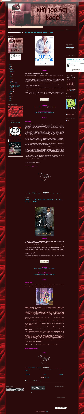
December (12, 69)
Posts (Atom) (47, 377)
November (12, 71)
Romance (59, 193)
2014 (10, 96)
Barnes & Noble (43, 107)
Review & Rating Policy (18, 26)
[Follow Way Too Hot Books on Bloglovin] (70, 48)
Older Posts (61, 374)
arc (28, 193)
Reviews (27, 26)
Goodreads (51, 112)
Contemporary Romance (33, 193)
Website (36, 274)
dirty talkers (43, 193)
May (11, 78)
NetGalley (57, 369)
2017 (10, 68)
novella (53, 193)
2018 (10, 66)
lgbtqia (48, 369)
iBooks (50, 107)
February (11, 89)
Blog (36, 112)
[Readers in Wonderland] (15, 122)
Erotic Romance (48, 193)
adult (28, 369)
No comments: (38, 192)
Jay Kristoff (71, 64)
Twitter (45, 112)
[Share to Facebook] (47, 192)
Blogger (47, 411)
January (11, 91)
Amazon (35, 107)
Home (10, 26)
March (11, 81)
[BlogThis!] (44, 192)
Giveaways (33, 26)
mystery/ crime (52, 369)
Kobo (54, 107)
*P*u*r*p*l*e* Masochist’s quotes (71, 76)
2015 (10, 95)
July (11, 74)
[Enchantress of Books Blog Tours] (15, 155)
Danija (39, 193)
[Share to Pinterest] (48, 192)
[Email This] (43, 192)
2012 (10, 100)
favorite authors (37, 369)
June (11, 76)
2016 (10, 93)
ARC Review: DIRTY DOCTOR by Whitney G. (39, 32)
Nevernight (71, 63)
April (11, 79)
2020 (10, 64)
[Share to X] (46, 192)
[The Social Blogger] (15, 135)
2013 (10, 98)
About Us (40, 26)
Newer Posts (28, 374)
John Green (72, 90)
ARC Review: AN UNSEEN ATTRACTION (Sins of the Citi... (15, 86)
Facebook (40, 112)
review (56, 193)
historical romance (43, 369)
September (12, 73)
